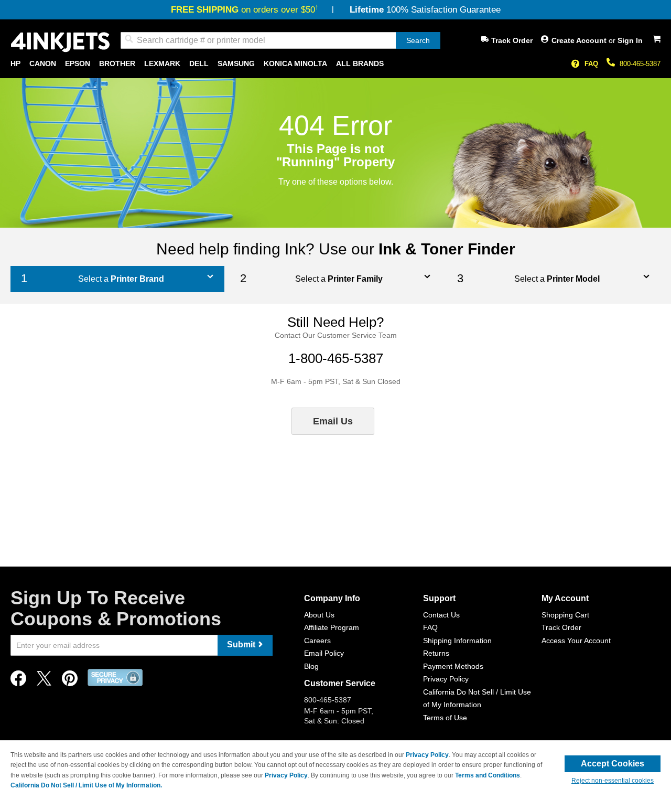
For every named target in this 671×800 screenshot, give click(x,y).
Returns (436, 653)
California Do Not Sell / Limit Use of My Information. (86, 785)
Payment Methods (453, 666)
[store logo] (60, 42)
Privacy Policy (446, 679)
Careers (317, 640)
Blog (311, 666)
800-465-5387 (640, 64)
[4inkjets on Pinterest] (70, 681)
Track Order (512, 40)
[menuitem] (15, 63)
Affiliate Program (331, 627)
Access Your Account (576, 640)
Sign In (630, 40)
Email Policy (324, 653)
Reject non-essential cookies (612, 780)
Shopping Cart (565, 615)
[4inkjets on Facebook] (18, 681)
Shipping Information (457, 640)
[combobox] (280, 40)
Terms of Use (445, 717)
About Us (319, 615)
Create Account (580, 40)
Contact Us (441, 615)
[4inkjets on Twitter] (44, 681)
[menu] (335, 63)
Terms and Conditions (487, 775)
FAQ (591, 64)
